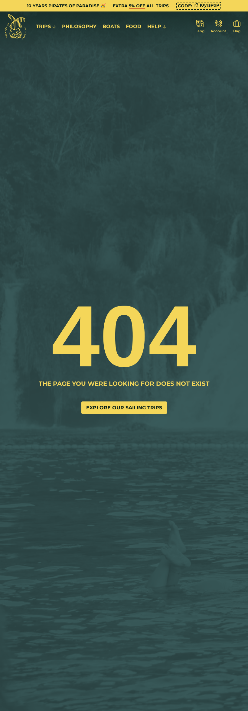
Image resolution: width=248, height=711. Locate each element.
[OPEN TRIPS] (54, 26)
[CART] (236, 27)
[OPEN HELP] (164, 26)
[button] (206, 5)
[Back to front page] (15, 27)
